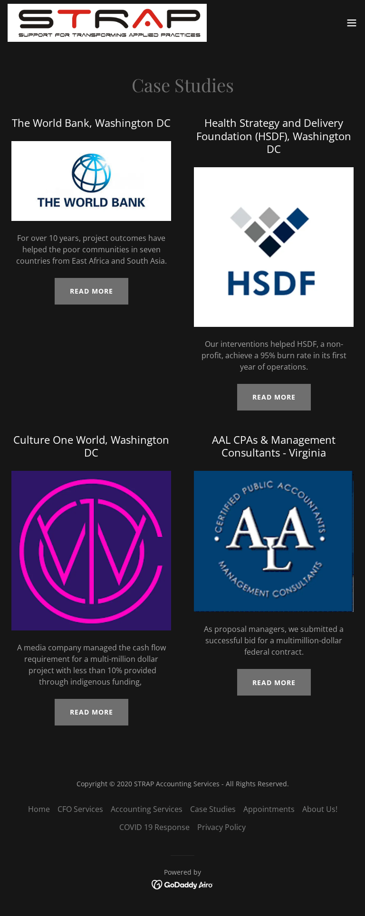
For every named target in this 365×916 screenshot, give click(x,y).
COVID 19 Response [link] (154, 827)
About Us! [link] (319, 809)
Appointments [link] (269, 809)
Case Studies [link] (213, 809)
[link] (107, 23)
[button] (351, 22)
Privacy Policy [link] (221, 827)
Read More (91, 291)
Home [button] (39, 809)
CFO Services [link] (80, 809)
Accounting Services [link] (146, 809)
